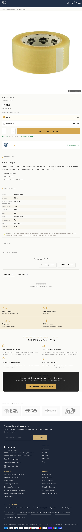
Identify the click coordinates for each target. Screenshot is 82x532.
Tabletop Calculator (11, 477)
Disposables (11, 9)
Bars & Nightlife (67, 508)
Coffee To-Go (22, 513)
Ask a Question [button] (48, 265)
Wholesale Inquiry (48, 490)
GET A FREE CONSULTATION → (41, 386)
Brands (44, 452)
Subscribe (39, 438)
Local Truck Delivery (49, 484)
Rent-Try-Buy (8, 480)
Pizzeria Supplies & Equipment (47, 508)
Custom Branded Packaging (14, 474)
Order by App (47, 477)
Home (3, 9)
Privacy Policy (49, 524)
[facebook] (13, 466)
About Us (45, 449)
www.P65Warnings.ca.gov (49, 235)
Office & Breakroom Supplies (41, 513)
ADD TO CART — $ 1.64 (49, 131)
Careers (45, 455)
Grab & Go (9, 513)
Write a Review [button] (67, 265)
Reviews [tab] (7, 275)
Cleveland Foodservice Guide (14, 490)
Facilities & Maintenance (14, 517)
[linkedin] (5, 466)
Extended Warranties (11, 487)
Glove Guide (8, 497)
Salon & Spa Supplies (62, 513)
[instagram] (17, 466)
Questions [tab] (21, 275)
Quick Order (46, 474)
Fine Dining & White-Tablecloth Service (19, 508)
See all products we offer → (19, 145)
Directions (46, 458)
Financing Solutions (11, 484)
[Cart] (75, 3)
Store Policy (59, 524)
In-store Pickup (47, 480)
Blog (43, 462)
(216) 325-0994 (11, 459)
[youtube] (9, 466)
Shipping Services (48, 487)
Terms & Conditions (71, 524)
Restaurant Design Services (14, 493)
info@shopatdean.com (12, 462)
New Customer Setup (50, 493)
